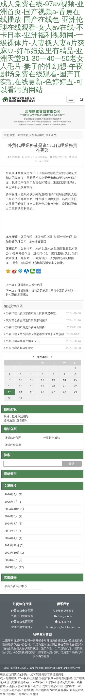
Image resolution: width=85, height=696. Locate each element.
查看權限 (21, 420)
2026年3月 (42, 357)
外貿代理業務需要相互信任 (22, 341)
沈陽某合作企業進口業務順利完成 (26, 320)
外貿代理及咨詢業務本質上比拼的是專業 (30, 313)
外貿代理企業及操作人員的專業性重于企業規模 (34, 334)
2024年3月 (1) (13, 530)
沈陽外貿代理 (63, 236)
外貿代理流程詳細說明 (19, 347)
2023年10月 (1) (14, 552)
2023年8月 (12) (14, 567)
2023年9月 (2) (13, 560)
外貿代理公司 (43, 236)
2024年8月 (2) (13, 516)
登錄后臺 (9, 420)
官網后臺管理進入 (22, 627)
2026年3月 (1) (13, 494)
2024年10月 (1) (14, 509)
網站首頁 (23, 135)
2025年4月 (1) (13, 501)
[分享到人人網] (26, 271)
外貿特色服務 (51, 437)
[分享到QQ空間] (8, 271)
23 (9, 392)
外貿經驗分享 (40, 135)
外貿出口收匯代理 (22, 621)
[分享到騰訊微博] (20, 271)
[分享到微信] (32, 271)
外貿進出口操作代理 (30, 284)
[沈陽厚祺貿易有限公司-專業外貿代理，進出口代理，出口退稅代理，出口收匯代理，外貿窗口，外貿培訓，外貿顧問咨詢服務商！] (22, 100)
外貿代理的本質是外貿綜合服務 (25, 327)
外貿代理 (26, 236)
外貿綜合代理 (13, 437)
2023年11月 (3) (14, 545)
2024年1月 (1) (13, 538)
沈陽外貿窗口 (37, 241)
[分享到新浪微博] (14, 271)
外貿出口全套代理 (22, 610)
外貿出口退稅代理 (22, 616)
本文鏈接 (57, 262)
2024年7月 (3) (13, 523)
